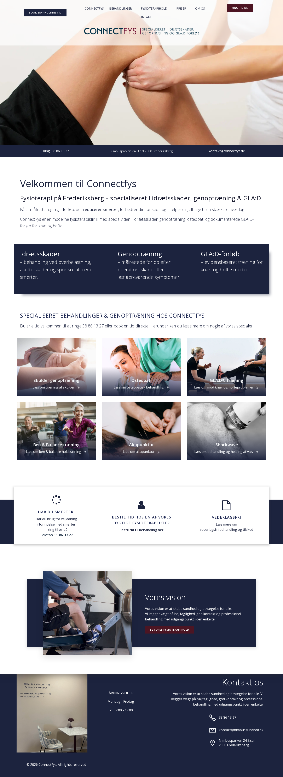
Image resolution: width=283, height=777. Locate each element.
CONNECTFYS (94, 8)
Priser (181, 8)
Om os (200, 8)
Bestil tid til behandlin (137, 530)
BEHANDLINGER (120, 8)
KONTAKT (145, 17)
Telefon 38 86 (52, 535)
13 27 (68, 535)
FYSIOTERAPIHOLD (154, 8)
